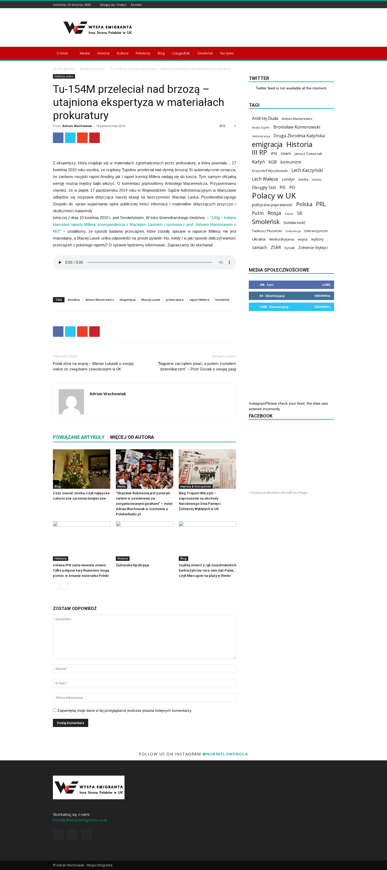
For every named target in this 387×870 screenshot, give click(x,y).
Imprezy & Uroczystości (195, 486)
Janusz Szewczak (308, 153)
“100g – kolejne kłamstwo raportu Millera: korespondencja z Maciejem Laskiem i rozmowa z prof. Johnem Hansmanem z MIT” (144, 224)
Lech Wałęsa (265, 179)
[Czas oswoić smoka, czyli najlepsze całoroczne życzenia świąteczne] (81, 469)
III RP (259, 152)
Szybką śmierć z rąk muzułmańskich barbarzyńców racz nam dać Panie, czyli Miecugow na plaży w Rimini (207, 570)
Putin (258, 213)
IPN (274, 153)
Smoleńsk (205, 53)
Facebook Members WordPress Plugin (279, 493)
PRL (321, 204)
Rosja (274, 213)
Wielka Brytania (281, 239)
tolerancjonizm (316, 231)
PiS (283, 187)
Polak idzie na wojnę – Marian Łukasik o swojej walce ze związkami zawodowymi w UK (93, 366)
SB (299, 213)
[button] (327, 53)
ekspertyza (128, 300)
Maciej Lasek (150, 300)
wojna (302, 239)
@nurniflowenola (225, 753)
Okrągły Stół (264, 187)
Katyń (258, 162)
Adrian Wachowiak (77, 126)
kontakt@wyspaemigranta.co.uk (80, 819)
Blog (161, 53)
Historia (103, 53)
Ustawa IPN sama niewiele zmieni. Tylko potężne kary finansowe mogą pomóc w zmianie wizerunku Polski (81, 570)
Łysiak (290, 247)
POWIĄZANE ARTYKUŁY (79, 437)
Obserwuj (322, 296)
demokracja (261, 136)
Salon (289, 214)
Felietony (143, 53)
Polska (304, 204)
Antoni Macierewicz (100, 300)
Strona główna (63, 69)
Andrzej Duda (265, 118)
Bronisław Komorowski (296, 127)
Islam (286, 153)
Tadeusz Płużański (267, 230)
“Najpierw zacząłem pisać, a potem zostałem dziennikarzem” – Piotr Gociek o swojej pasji (197, 366)
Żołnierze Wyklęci (313, 247)
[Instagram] (325, 4)
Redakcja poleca (92, 69)
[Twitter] (331, 4)
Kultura (122, 53)
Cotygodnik (181, 53)
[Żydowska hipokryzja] (144, 541)
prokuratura (174, 300)
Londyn (288, 179)
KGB (273, 162)
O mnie (62, 53)
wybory (317, 239)
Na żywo (227, 53)
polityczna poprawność (272, 204)
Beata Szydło (261, 127)
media (303, 179)
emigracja (267, 144)
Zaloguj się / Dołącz (113, 5)
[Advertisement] (238, 27)
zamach (259, 247)
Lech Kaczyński (307, 170)
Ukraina (258, 239)
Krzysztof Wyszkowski (270, 170)
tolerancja (293, 231)
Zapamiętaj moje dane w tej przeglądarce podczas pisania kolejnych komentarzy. (124, 710)
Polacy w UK (274, 196)
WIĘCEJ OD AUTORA (132, 437)
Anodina (74, 300)
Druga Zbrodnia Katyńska (299, 136)
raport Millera (199, 300)
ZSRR (276, 247)
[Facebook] (318, 4)
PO (292, 187)
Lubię (326, 285)
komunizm (290, 162)
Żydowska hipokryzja (132, 565)
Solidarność (294, 222)
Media (85, 53)
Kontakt (136, 5)
